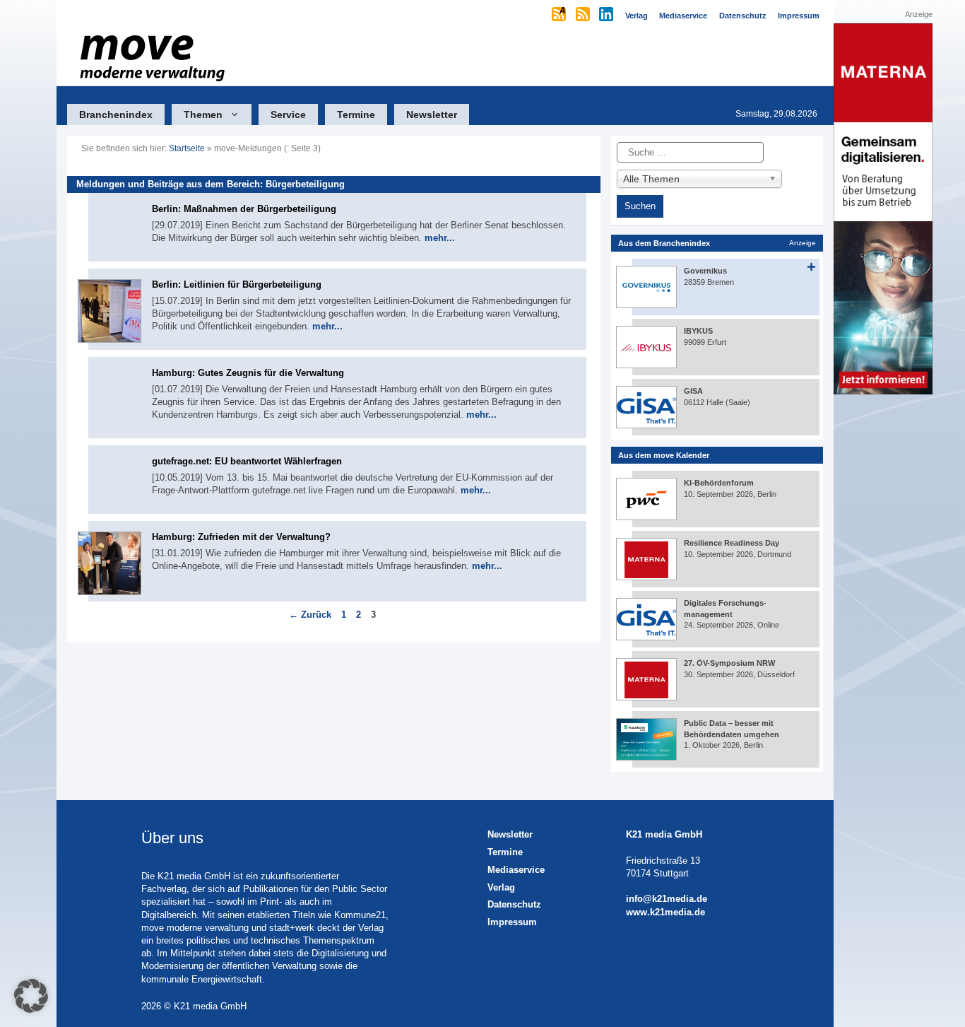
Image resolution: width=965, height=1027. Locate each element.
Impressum (512, 922)
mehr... (440, 238)
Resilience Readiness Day (731, 543)
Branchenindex (116, 114)
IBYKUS (698, 331)
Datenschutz (514, 904)
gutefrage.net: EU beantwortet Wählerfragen (247, 461)
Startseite (187, 148)
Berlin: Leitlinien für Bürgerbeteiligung (236, 284)
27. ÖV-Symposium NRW (729, 663)
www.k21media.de (665, 912)
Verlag (501, 887)
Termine (356, 114)
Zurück (310, 614)
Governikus (705, 270)
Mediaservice (516, 869)
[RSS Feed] (584, 15)
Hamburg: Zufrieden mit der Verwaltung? (241, 537)
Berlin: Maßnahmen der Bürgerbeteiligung (244, 209)
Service (288, 114)
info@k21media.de (666, 898)
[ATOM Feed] (560, 15)
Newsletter (431, 114)
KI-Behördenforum (719, 483)
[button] (31, 996)
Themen (203, 114)
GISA (693, 391)
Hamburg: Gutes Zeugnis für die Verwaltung (248, 373)
